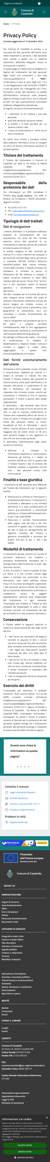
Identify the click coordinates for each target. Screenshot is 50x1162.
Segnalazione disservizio (13, 1096)
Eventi (5, 1031)
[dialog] (25, 1138)
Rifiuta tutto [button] (25, 1152)
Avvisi (5, 1014)
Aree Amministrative (12, 905)
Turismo (5, 956)
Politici (5, 915)
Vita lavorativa (9, 942)
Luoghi (5, 1027)
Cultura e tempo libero (12, 939)
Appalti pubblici (9, 949)
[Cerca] (44, 12)
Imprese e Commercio (12, 946)
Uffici (4, 908)
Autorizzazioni (8, 990)
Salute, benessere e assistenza (16, 986)
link (11, 1139)
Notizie (5, 1008)
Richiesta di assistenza (13, 1102)
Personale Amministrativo (14, 918)
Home (6, 23)
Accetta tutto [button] (25, 1145)
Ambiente (6, 983)
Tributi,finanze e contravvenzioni (17, 980)
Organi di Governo (10, 902)
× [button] (47, 1118)
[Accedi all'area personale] (39, 3)
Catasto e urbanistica (12, 952)
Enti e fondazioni (10, 912)
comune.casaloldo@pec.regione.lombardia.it (23, 1065)
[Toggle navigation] (5, 11)
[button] (25, 1157)
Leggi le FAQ (8, 1099)
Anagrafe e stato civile (12, 936)
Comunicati (7, 1011)
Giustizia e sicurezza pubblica (16, 977)
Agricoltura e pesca (11, 993)
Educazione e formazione (14, 973)
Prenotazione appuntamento (15, 1093)
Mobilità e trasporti (11, 959)
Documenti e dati (10, 921)
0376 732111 (25, 1068)
